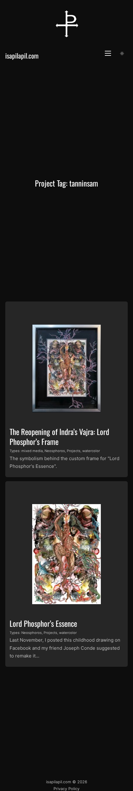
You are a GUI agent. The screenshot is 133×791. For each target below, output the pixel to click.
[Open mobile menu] (108, 53)
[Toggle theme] (122, 53)
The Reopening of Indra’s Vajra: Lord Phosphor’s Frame (59, 436)
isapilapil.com (22, 55)
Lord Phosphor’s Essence (43, 623)
